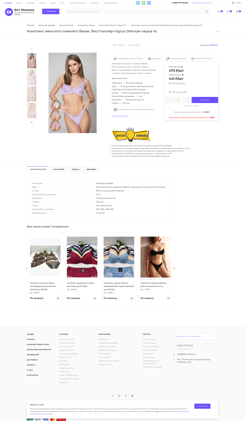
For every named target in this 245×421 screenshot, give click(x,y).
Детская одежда (66, 346)
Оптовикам (103, 339)
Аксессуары (64, 372)
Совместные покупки (107, 350)
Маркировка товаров (152, 367)
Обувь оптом (64, 357)
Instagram (119, 395)
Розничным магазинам (108, 343)
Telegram (138, 3)
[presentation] (31, 48)
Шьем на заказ (149, 357)
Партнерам (104, 334)
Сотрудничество (105, 364)
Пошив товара (149, 339)
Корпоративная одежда (108, 361)
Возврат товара (149, 350)
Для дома (63, 361)
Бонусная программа (39, 350)
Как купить (59, 169)
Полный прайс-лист (38, 344)
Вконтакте (149, 3)
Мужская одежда (66, 343)
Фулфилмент (148, 354)
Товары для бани (66, 368)
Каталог (64, 334)
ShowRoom (33, 355)
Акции (30, 334)
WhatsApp (143, 3)
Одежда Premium (67, 350)
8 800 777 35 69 (185, 346)
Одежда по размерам (68, 354)
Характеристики (38, 169)
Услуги (31, 339)
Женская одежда (66, 339)
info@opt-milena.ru (186, 354)
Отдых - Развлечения (68, 375)
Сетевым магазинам (107, 346)
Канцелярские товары (69, 379)
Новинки (63, 382)
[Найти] (207, 11)
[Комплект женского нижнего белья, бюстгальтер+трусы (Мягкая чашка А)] (72, 92)
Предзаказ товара (151, 346)
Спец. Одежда (104, 357)
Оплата (75, 169)
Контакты (32, 375)
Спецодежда (64, 364)
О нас (30, 370)
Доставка (91, 169)
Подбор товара (149, 343)
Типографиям (104, 354)
